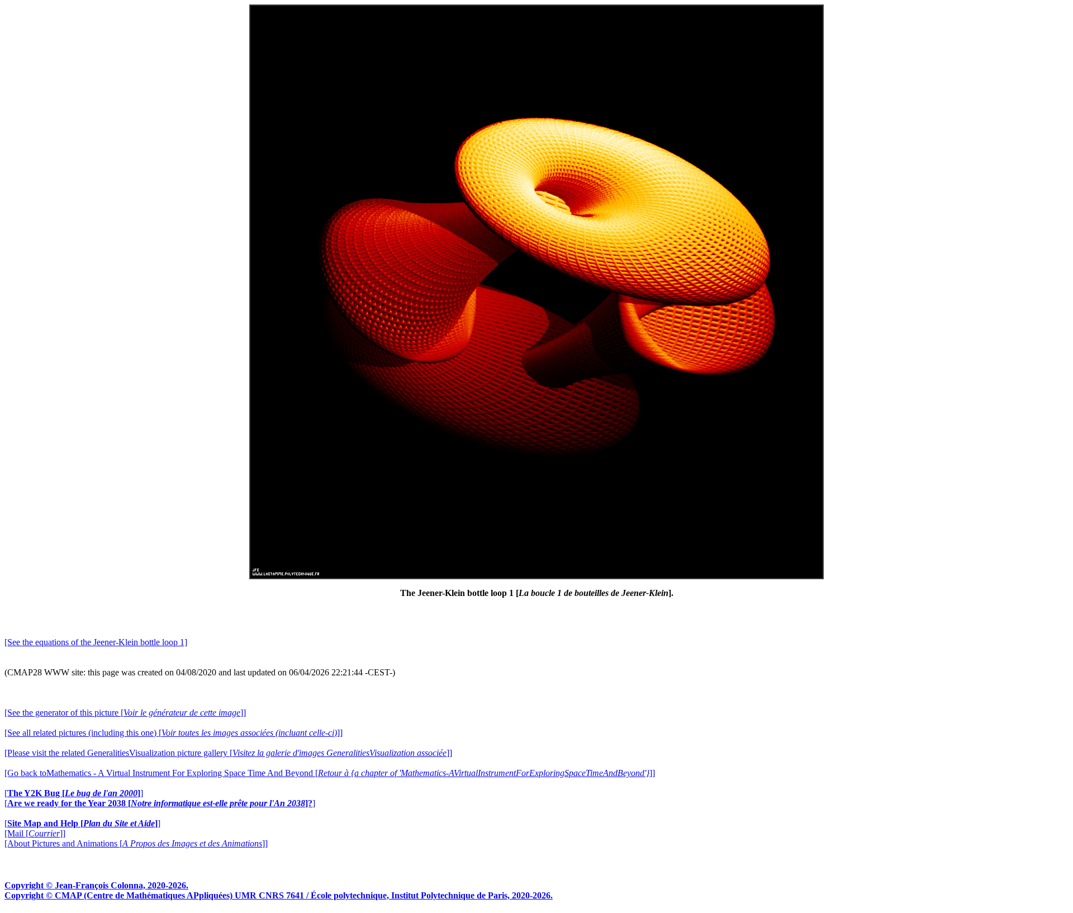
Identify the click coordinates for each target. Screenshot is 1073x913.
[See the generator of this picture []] (125, 712)
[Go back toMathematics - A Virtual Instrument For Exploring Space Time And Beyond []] (329, 773)
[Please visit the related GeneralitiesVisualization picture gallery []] (228, 753)
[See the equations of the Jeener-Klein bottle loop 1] (95, 642)
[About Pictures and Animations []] (136, 843)
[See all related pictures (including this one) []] (173, 732)
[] (73, 793)
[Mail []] (34, 833)
